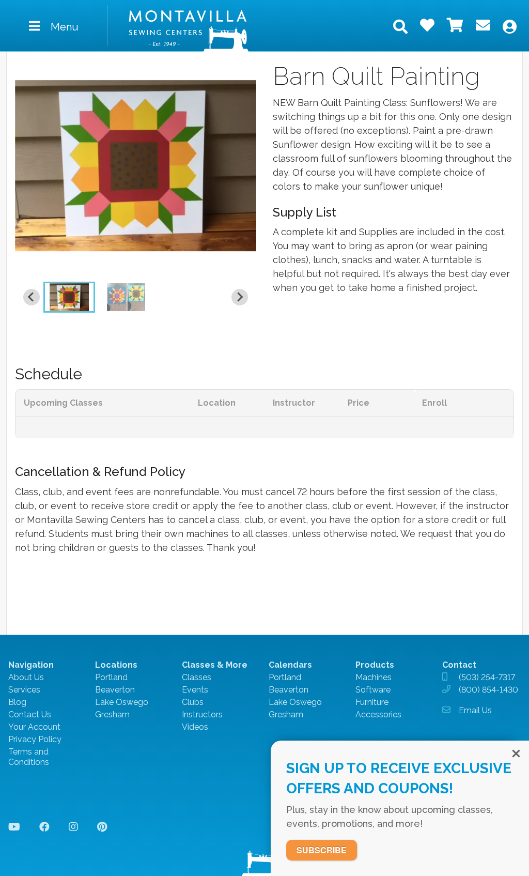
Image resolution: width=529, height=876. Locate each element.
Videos (195, 727)
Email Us (475, 710)
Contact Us (29, 714)
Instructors (202, 714)
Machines (373, 677)
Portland (111, 677)
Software (373, 690)
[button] (69, 297)
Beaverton (115, 690)
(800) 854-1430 (488, 690)
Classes (196, 677)
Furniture (371, 702)
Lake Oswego (121, 702)
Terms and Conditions (28, 757)
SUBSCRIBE (322, 850)
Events (195, 690)
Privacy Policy (34, 739)
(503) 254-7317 (487, 677)
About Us (26, 677)
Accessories (378, 714)
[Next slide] (239, 297)
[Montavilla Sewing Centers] (189, 30)
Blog (17, 702)
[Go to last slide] (31, 297)
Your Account (34, 727)
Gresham (112, 714)
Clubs (193, 702)
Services (24, 690)
